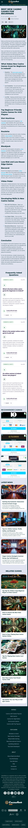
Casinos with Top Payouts (14, 724)
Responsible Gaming (13, 739)
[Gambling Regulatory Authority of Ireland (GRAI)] (4, 810)
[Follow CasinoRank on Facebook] (5, 793)
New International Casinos (14, 741)
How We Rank (14, 761)
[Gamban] (20, 810)
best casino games (17, 72)
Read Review (14, 430)
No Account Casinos (13, 721)
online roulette (8, 135)
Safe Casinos (13, 716)
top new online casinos (6, 174)
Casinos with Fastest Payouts (14, 713)
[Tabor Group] (25, 810)
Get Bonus (14, 428)
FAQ (14, 764)
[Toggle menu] (2, 1)
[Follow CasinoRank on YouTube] (15, 793)
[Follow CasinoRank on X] (12, 793)
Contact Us (14, 769)
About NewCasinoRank (14, 756)
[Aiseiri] (11, 814)
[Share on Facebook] (6, 22)
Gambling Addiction (13, 744)
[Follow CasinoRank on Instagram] (8, 793)
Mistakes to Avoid (14, 733)
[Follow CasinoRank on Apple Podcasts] (22, 793)
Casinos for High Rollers (13, 719)
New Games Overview (14, 736)
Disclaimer (14, 766)
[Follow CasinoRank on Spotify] (18, 793)
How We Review (13, 759)
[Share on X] (2, 22)
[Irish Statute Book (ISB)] (13, 810)
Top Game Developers (14, 746)
